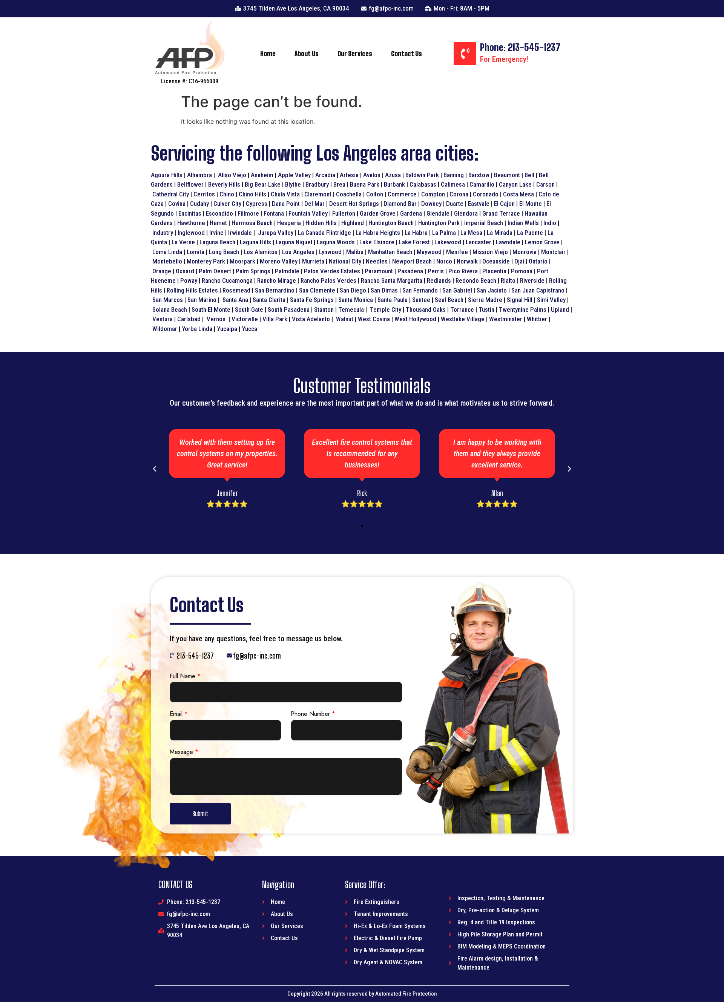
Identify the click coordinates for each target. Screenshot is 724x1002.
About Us (307, 53)
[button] (355, 526)
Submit (200, 813)
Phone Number (313, 714)
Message (184, 752)
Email (179, 714)
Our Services (354, 53)
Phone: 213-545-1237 (520, 47)
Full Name (185, 676)
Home (268, 53)
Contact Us (406, 53)
